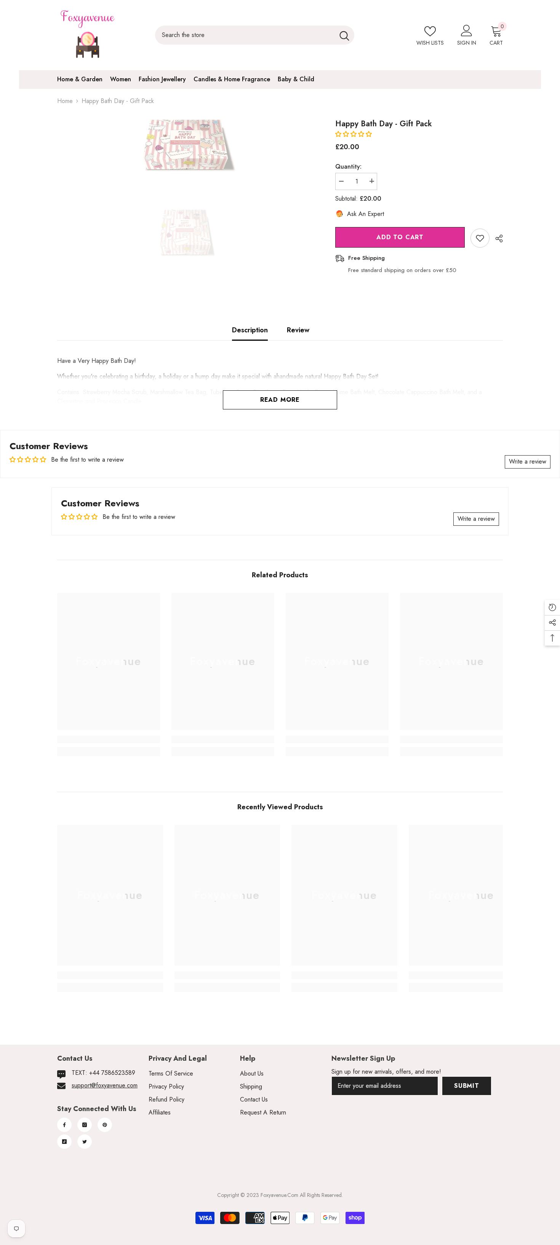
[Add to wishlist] (480, 238)
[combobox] (244, 35)
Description (250, 330)
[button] (353, 134)
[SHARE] (496, 238)
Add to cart (400, 237)
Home (65, 101)
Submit (466, 1085)
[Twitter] (84, 1141)
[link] (108, 739)
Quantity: (348, 166)
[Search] (254, 35)
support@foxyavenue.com (105, 1085)
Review (298, 330)
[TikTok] (64, 1141)
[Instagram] (84, 1125)
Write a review (527, 461)
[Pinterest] (105, 1125)
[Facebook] (64, 1125)
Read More (280, 399)
